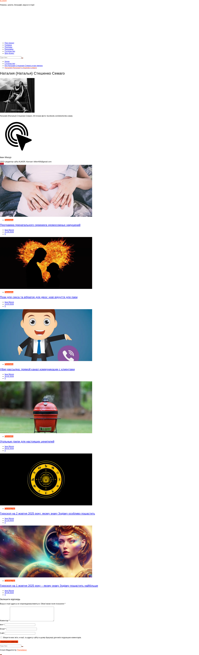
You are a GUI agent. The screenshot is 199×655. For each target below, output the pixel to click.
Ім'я (2, 625)
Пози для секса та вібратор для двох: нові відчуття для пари (39, 297)
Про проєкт (9, 43)
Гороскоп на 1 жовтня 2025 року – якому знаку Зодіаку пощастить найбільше (49, 585)
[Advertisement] (99, 24)
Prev (2, 164)
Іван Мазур (9, 230)
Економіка (9, 49)
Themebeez (22, 650)
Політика (8, 47)
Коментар (4, 621)
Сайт (2, 633)
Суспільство (10, 51)
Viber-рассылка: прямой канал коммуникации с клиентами (37, 369)
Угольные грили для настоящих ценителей (27, 441)
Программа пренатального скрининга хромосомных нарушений (40, 225)
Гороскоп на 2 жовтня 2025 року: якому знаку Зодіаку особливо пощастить (47, 513)
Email (3, 629)
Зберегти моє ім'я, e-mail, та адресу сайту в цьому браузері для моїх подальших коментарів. (42, 638)
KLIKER (3, 1)
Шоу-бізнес (9, 53)
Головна (8, 45)
